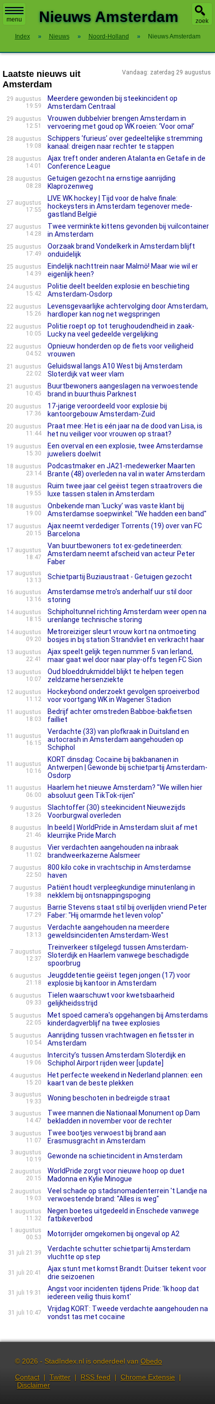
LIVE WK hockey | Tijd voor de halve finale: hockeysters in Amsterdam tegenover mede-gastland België (120, 206)
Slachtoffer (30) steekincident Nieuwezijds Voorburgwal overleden (117, 811)
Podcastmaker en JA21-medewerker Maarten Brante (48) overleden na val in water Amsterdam (126, 470)
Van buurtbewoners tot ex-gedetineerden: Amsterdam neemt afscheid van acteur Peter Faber (121, 554)
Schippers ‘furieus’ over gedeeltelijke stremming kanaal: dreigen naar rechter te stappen (125, 142)
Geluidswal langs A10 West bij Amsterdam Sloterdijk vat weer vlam (115, 370)
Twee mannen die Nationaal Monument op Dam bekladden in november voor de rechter (124, 1117)
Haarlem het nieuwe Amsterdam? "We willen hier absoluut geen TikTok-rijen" (125, 791)
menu (14, 19)
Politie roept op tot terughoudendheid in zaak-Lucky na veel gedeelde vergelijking (121, 330)
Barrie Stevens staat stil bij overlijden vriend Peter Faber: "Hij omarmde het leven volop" (127, 911)
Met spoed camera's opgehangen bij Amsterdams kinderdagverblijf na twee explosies (128, 1019)
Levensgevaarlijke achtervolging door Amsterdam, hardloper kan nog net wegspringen (128, 310)
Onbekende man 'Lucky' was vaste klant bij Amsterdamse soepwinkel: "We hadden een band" (127, 510)
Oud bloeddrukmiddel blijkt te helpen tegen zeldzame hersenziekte (116, 676)
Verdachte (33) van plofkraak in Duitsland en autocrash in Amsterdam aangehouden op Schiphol (118, 739)
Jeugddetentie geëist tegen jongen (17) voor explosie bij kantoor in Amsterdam (119, 979)
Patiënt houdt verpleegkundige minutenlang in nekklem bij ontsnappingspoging (121, 891)
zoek (202, 20)
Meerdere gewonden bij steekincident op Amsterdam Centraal (113, 102)
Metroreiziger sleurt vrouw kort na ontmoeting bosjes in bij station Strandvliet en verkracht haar (126, 636)
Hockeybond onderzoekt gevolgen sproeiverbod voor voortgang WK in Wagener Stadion (124, 695)
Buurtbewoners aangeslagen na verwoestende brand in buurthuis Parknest (123, 390)
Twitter (60, 1377)
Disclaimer (33, 1385)
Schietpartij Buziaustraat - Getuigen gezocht (120, 577)
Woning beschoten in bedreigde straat (109, 1098)
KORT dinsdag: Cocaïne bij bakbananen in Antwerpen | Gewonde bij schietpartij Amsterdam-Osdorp (128, 767)
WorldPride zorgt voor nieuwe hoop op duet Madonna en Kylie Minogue (116, 1175)
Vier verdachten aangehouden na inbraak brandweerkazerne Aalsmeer (113, 851)
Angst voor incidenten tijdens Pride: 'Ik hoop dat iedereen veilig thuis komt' (123, 1293)
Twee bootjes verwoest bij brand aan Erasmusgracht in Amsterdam (107, 1137)
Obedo (151, 1361)
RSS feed (95, 1377)
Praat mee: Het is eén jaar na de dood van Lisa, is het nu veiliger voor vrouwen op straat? (125, 430)
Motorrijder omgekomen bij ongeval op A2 (114, 1234)
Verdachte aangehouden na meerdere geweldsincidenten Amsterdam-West (109, 931)
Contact (27, 1377)
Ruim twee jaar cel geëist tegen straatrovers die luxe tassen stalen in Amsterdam (125, 490)
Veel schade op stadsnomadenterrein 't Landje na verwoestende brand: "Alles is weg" (127, 1195)
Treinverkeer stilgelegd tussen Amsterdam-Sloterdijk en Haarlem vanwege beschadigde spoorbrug (118, 955)
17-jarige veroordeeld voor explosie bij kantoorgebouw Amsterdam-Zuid (107, 410)
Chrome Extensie (147, 1377)
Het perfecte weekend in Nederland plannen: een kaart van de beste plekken (125, 1079)
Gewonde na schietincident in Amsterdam (115, 1156)
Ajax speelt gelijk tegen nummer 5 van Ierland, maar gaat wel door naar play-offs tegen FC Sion (125, 656)
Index (22, 36)
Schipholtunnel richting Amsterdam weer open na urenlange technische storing (127, 616)
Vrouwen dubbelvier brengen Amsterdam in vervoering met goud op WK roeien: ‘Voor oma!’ (121, 122)
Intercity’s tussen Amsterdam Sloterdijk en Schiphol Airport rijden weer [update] (117, 1059)
